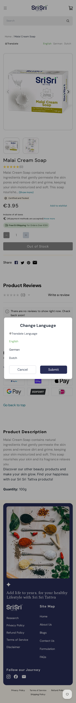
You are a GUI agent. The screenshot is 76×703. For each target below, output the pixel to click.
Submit (53, 369)
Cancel (22, 369)
